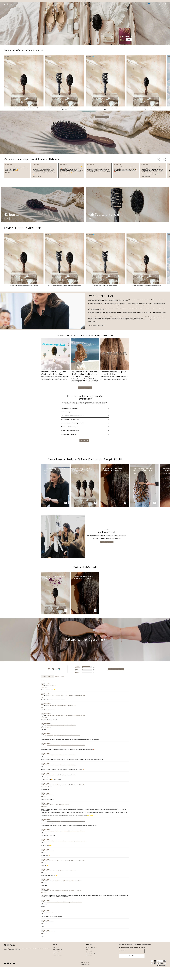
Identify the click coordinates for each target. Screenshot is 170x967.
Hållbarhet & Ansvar (57, 949)
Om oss (55, 944)
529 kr (146, 109)
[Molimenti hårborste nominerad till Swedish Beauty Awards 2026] (55, 593)
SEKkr (151, 3)
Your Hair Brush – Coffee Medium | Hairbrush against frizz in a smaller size (64, 880)
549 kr (24, 109)
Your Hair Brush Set (51, 685)
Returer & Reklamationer (91, 947)
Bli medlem (132, 955)
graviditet (135, 473)
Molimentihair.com (86, 964)
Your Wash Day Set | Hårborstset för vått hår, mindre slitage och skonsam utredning (64, 107)
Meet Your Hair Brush (102, 117)
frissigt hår (46, 581)
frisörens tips (47, 473)
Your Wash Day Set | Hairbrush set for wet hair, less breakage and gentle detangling (66, 841)
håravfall (105, 473)
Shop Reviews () (59, 676)
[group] (85, 1)
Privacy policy (89, 955)
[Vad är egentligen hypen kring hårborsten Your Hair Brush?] (85, 485)
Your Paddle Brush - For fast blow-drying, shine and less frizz (61, 705)
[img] (54, 668)
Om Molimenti (56, 947)
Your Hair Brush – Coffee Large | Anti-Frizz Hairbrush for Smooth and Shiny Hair (66, 695)
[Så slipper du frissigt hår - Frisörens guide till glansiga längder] (55, 485)
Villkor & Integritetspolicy (91, 953)
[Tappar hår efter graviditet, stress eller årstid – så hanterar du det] (144, 485)
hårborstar (76, 473)
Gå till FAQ (84, 440)
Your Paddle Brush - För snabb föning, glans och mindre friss (105, 107)
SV (155, 3)
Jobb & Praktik (89, 951)
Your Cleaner (50, 794)
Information (89, 944)
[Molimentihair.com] (8, 4)
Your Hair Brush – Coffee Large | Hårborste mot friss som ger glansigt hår (23, 107)
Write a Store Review (116, 669)
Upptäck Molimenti (106, 542)
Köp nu (129, 39)
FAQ (87, 949)
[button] (159, 4)
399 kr (105, 109)
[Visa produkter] (65, 503)
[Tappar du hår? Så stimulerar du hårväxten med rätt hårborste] (114, 485)
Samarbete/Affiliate (57, 955)
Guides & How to (57, 951)
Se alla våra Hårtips (85, 387)
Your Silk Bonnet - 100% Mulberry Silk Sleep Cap (58, 804)
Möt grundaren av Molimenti (97, 325)
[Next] (164, 159)
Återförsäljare (56, 953)
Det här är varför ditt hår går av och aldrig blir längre (113, 372)
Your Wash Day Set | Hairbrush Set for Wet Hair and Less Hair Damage (63, 735)
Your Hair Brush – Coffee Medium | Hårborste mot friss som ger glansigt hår (146, 107)
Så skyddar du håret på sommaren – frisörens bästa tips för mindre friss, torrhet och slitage (85, 374)
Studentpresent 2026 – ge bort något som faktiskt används (53, 372)
